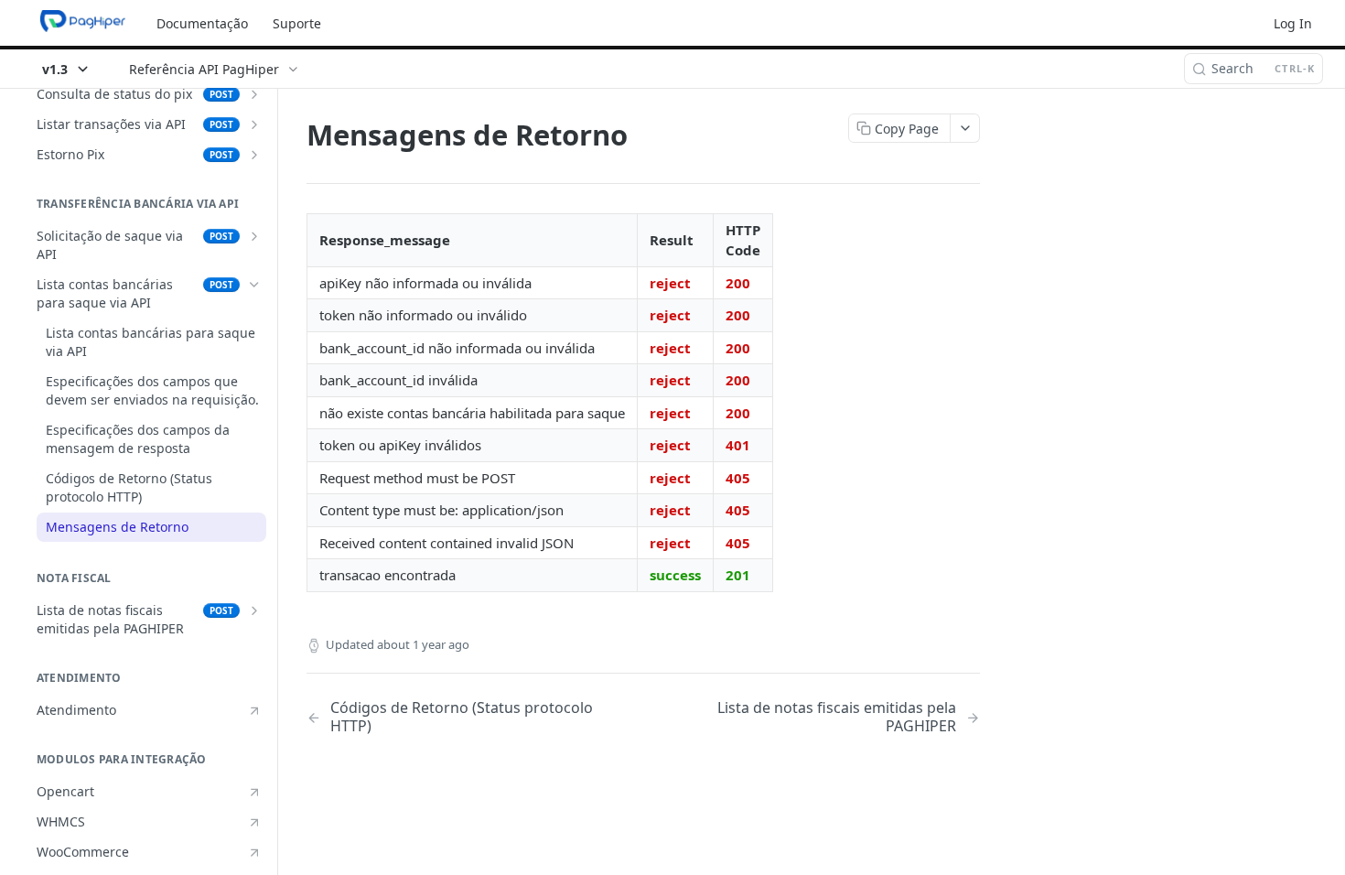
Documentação (202, 23)
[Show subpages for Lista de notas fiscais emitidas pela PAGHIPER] (254, 610)
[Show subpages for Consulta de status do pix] (254, 94)
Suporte (297, 23)
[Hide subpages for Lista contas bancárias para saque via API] (254, 284)
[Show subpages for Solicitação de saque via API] (254, 236)
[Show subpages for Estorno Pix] (254, 154)
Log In (1293, 23)
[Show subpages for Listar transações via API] (254, 124)
